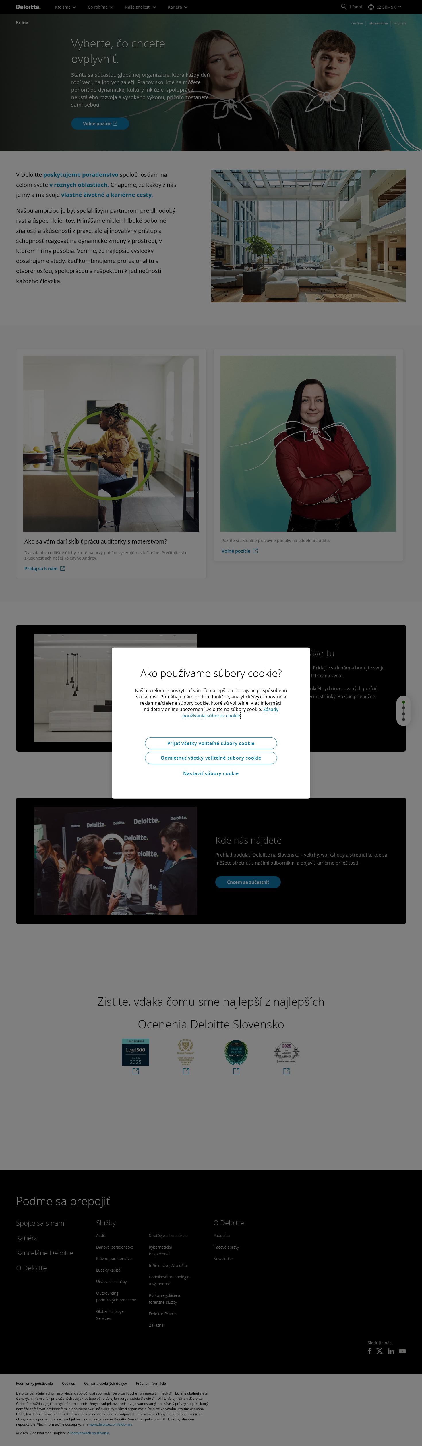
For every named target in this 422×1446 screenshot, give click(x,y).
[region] (211, 722)
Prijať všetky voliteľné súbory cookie (211, 743)
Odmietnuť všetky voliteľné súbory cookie (211, 758)
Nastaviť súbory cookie (211, 773)
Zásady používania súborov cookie (230, 712)
